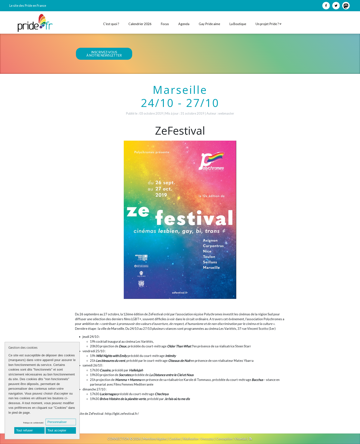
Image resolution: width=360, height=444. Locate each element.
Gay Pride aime (209, 24)
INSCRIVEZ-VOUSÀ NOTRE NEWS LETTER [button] (104, 53)
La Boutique (238, 24)
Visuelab (240, 439)
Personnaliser (57, 422)
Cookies (175, 439)
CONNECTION (118, 439)
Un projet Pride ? (267, 24)
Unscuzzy (207, 439)
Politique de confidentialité (33, 423)
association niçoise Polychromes (199, 314)
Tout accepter (56, 430)
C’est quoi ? (111, 24)
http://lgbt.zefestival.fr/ (122, 414)
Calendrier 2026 (140, 24)
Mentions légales (155, 439)
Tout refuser (24, 430)
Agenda (183, 24)
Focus (165, 24)
